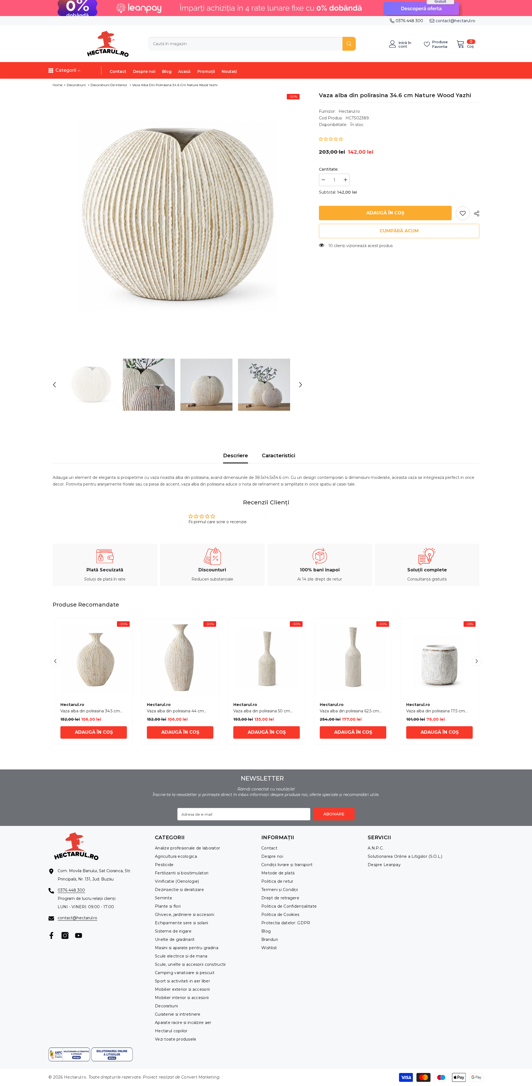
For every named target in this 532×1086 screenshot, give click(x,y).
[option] (177, 216)
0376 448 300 (409, 20)
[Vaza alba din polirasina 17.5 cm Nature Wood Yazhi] (439, 657)
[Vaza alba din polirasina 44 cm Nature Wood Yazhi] (180, 657)
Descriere (235, 456)
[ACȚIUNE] (474, 213)
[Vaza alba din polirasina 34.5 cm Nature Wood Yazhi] (93, 657)
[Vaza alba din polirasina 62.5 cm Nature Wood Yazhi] (353, 657)
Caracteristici (278, 456)
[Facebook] (51, 935)
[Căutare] (252, 44)
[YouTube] (78, 935)
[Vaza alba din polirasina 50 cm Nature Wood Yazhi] (266, 657)
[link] (463, 213)
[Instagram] (64, 935)
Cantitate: (328, 169)
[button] (54, 385)
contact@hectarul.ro (455, 20)
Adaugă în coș (385, 212)
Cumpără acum (399, 230)
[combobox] (245, 44)
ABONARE (333, 814)
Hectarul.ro (349, 111)
